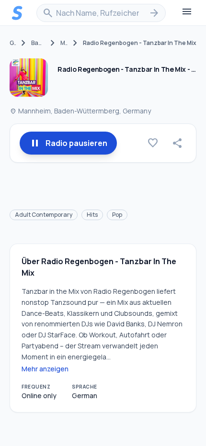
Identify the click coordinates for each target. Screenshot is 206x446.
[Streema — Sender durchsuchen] (17, 13)
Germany (13, 43)
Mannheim (64, 43)
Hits (92, 215)
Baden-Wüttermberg (38, 43)
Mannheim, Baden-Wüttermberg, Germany (80, 110)
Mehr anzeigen (45, 368)
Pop (117, 215)
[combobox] (101, 13)
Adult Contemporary (43, 215)
